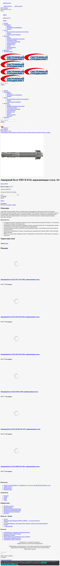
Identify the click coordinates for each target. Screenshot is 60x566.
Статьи (9, 46)
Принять (44, 562)
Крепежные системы (15, 132)
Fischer (2, 200)
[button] (1, 283)
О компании (7, 24)
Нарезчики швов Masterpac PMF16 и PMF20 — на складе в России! (22, 520)
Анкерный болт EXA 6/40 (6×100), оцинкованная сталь (19, 391)
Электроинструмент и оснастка (12, 539)
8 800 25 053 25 (8, 486)
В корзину (3, 196)
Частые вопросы (11, 47)
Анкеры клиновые (36, 132)
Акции (9, 37)
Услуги (6, 30)
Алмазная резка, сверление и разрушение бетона (17, 532)
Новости (9, 26)
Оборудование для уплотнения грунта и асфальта (17, 536)
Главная (3, 132)
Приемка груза (11, 44)
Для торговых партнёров (13, 41)
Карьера (9, 29)
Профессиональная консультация (15, 38)
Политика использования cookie (12, 510)
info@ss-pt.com (7, 3)
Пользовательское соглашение (12, 511)
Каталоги (9, 48)
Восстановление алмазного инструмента (18, 31)
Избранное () (6, 18)
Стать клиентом (11, 43)
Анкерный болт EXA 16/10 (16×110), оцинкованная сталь (20, 317)
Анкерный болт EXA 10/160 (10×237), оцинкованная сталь (20, 429)
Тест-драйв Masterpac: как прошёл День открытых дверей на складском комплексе (26, 523)
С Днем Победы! (8, 526)
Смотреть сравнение (6, 560)
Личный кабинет (8, 51)
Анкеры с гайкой (45, 132)
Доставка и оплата (12, 40)
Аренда (9, 33)
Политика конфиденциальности (12, 509)
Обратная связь (8, 489)
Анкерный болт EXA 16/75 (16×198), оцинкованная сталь (20, 279)
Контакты (6, 50)
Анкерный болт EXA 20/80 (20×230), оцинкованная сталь (20, 466)
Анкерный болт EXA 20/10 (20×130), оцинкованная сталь (20, 354)
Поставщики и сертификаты (14, 27)
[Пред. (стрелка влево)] (1, 553)
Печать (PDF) (4, 183)
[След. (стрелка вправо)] (2, 553)
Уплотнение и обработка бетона (12, 538)
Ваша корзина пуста (6, 9)
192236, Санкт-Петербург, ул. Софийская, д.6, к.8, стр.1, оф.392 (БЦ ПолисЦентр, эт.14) (27, 485)
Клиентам (6, 36)
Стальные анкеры (26, 132)
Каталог (6, 23)
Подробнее (3, 203)
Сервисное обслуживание (14, 34)
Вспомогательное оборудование (12, 533)
